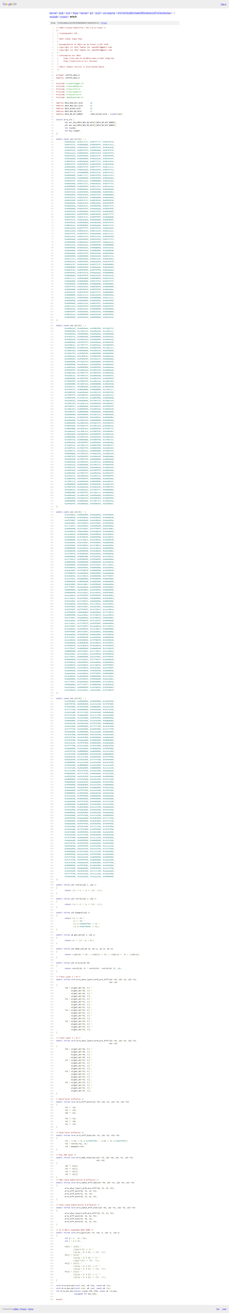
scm (68, 12)
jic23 (97, 12)
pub (61, 12)
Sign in (223, 4)
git (91, 12)
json (224, 1309)
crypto (64, 16)
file (104, 23)
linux (75, 12)
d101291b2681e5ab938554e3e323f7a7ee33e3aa (144, 12)
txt (217, 1309)
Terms (30, 1309)
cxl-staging (109, 12)
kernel (53, 12)
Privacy (23, 1309)
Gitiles (16, 1309)
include (54, 16)
